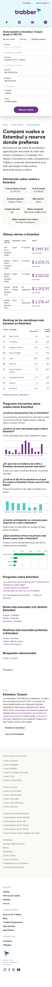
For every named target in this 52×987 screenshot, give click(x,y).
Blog (5, 918)
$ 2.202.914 (41, 288)
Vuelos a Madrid (10, 768)
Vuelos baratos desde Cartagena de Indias (21, 833)
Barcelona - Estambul (12, 621)
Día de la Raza (9, 855)
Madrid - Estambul (11, 618)
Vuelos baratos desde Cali (14, 821)
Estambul (11, 420)
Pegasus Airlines (15, 202)
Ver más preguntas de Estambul (16, 595)
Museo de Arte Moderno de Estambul (27, 713)
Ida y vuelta (10, 39)
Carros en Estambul (14, 734)
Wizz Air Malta (15, 353)
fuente (5, 690)
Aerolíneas (7, 840)
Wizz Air (12, 364)
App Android (9, 926)
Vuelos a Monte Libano (13, 641)
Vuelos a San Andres (12, 791)
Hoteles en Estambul (15, 728)
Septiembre (8, 851)
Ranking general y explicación (16, 394)
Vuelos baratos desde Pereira (16, 825)
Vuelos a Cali (8, 776)
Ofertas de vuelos (11, 895)
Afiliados (7, 945)
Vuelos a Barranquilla (12, 795)
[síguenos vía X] (13, 971)
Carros (6, 903)
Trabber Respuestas (13, 922)
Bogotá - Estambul (11, 615)
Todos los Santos (10, 859)
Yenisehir (13, 423)
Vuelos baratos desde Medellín (16, 817)
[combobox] (26, 46)
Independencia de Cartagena (15, 863)
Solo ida (23, 39)
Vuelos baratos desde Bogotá (16, 813)
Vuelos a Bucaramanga (13, 802)
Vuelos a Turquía (10, 658)
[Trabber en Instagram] (5, 971)
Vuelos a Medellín (10, 764)
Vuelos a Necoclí (10, 806)
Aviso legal (7, 965)
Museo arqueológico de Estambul (23, 710)
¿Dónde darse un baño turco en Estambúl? (21, 590)
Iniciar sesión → (42, 3)
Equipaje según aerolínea (14, 844)
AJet (11, 358)
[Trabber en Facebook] (9, 971)
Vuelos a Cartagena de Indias (15, 772)
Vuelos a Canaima (11, 638)
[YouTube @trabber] (18, 971)
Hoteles (6, 899)
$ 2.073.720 (42, 262)
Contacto (7, 941)
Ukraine (12, 383)
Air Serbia (13, 388)
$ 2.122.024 (41, 275)
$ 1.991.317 (41, 249)
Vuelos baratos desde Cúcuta (16, 829)
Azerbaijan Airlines (16, 377)
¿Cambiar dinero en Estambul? (16, 588)
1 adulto (7, 93)
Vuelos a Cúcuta (10, 787)
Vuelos (6, 892)
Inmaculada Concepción (13, 867)
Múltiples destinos (39, 39)
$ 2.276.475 (42, 301)
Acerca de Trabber (12, 914)
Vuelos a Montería (11, 799)
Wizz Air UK (14, 336)
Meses (6, 847)
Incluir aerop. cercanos (14, 52)
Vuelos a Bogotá (10, 760)
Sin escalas (10, 86)
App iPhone (8, 930)
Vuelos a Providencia (12, 644)
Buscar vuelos (26, 109)
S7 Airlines (13, 342)
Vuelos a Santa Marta (12, 780)
